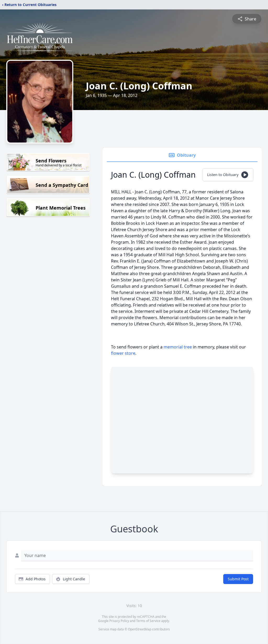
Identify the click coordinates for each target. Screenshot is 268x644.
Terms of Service (148, 621)
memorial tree (178, 347)
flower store (123, 353)
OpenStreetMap (139, 629)
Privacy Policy (119, 621)
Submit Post (238, 578)
